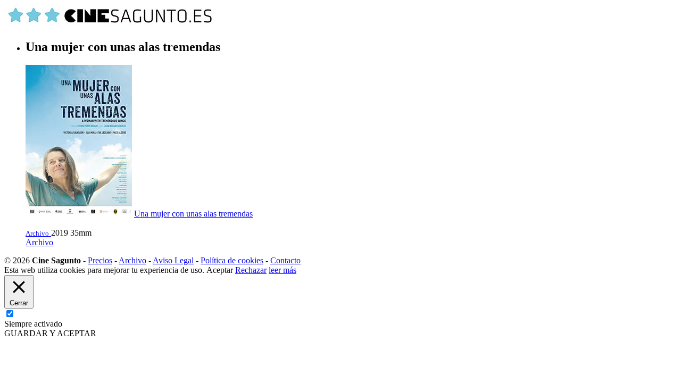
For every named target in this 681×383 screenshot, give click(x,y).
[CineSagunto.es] (110, 24)
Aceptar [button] (219, 269)
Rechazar (251, 269)
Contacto (285, 260)
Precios (100, 260)
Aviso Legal (173, 260)
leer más (282, 269)
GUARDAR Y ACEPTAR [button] (50, 333)
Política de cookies (232, 260)
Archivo (39, 242)
